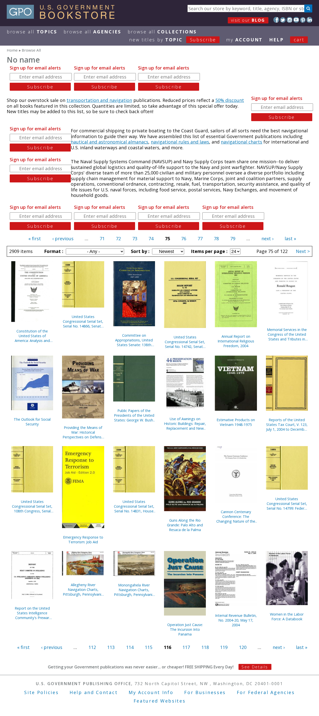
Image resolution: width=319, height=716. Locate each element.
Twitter (283, 20)
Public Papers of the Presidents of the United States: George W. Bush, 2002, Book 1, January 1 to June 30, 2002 (134, 415)
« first (34, 238)
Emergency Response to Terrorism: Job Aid (83, 539)
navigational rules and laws (180, 142)
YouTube (296, 20)
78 (216, 238)
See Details (254, 667)
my (244, 40)
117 (186, 647)
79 (232, 238)
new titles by (172, 40)
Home (12, 50)
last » (290, 238)
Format (53, 251)
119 (224, 647)
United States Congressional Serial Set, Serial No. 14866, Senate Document (83, 321)
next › (267, 238)
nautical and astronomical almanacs (109, 142)
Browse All (32, 32)
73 (134, 238)
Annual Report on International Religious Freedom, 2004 (236, 341)
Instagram (289, 20)
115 (148, 647)
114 (130, 647)
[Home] (63, 17)
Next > (303, 251)
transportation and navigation (99, 100)
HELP (276, 40)
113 (111, 647)
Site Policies (41, 692)
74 (151, 238)
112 (92, 647)
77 (200, 238)
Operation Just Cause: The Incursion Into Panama (185, 629)
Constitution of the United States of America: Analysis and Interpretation (32, 336)
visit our (248, 20)
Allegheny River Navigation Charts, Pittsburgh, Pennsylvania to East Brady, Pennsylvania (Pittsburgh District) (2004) (83, 589)
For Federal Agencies (266, 692)
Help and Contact (94, 692)
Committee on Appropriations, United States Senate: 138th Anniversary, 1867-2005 (134, 340)
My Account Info (151, 692)
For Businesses (205, 692)
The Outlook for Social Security (32, 421)
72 (118, 238)
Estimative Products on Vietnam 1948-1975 (236, 422)
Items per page (208, 251)
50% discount (229, 100)
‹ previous (63, 238)
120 (242, 647)
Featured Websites (160, 701)
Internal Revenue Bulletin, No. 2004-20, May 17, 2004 (236, 620)
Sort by (139, 251)
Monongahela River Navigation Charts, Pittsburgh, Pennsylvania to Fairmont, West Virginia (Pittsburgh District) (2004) (134, 590)
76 (183, 238)
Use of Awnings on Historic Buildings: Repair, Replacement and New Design (185, 423)
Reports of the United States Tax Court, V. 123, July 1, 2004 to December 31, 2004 (287, 424)
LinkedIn (309, 20)
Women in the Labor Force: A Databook (287, 616)
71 (102, 238)
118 (205, 647)
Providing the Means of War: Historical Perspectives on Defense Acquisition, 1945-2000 (83, 432)
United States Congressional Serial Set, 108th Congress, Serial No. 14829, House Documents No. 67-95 (32, 506)
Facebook (276, 20)
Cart (299, 40)
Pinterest (303, 20)
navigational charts (241, 142)
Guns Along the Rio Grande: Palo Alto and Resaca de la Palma (185, 525)
